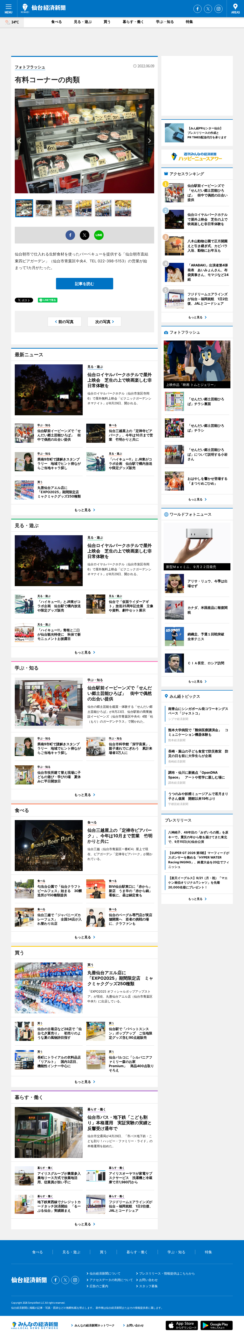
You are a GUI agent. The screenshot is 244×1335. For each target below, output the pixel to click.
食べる (56, 21)
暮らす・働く (133, 21)
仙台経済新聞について (105, 1273)
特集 (189, 21)
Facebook (197, 9)
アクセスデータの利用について (111, 1280)
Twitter (208, 9)
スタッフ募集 (148, 1286)
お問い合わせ (148, 1280)
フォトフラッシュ (30, 67)
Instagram (218, 9)
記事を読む (84, 283)
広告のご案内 (99, 1286)
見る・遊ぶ (83, 21)
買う (107, 21)
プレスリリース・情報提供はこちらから (167, 1273)
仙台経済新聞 (43, 8)
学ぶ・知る (165, 21)
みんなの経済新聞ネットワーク (34, 1325)
